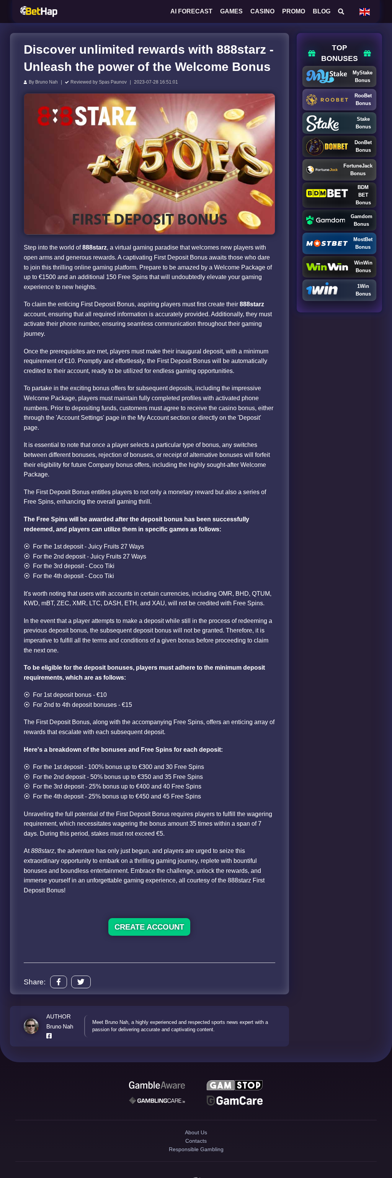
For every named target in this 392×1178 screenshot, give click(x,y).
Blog (321, 11)
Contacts (196, 1152)
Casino (262, 11)
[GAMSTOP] (235, 1086)
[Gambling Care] (157, 1104)
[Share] (58, 982)
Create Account (149, 927)
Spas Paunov (113, 82)
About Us (196, 1139)
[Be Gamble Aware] (157, 1086)
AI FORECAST (191, 11)
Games (231, 11)
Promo (293, 11)
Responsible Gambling (196, 1166)
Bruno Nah (46, 82)
